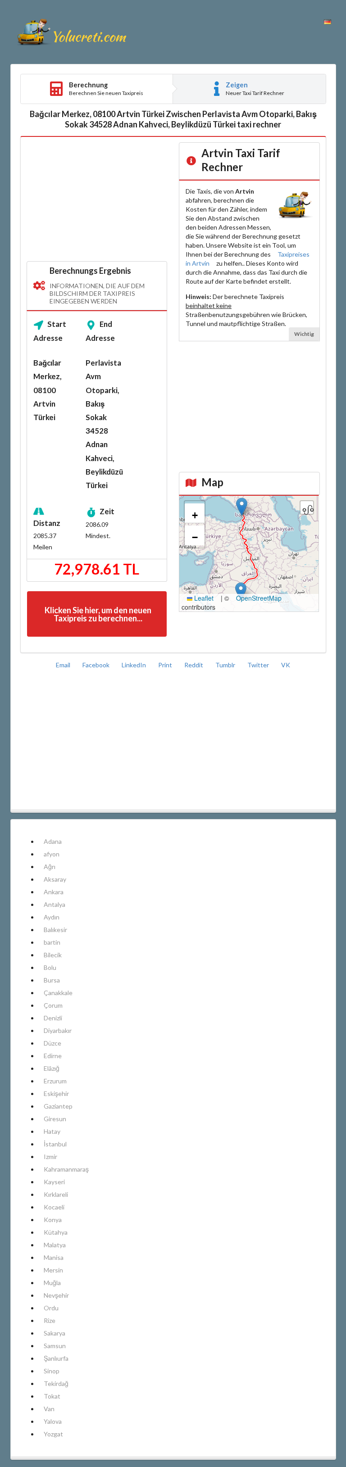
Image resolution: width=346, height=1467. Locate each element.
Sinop (51, 1371)
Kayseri (54, 1182)
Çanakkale (58, 992)
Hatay (52, 1131)
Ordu (51, 1308)
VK (285, 665)
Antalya (54, 904)
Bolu (50, 967)
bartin (52, 942)
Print (165, 665)
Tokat (52, 1396)
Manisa (54, 1257)
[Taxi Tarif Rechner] (71, 32)
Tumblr (226, 665)
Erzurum (55, 1081)
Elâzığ (51, 1068)
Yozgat (53, 1434)
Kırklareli (56, 1194)
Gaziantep (58, 1106)
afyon (51, 854)
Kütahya (56, 1232)
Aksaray (55, 879)
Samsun (55, 1345)
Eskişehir (56, 1093)
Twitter (258, 665)
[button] (241, 507)
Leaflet (203, 597)
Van (49, 1409)
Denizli (53, 1018)
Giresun (55, 1119)
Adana (53, 841)
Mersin (53, 1270)
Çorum (53, 1005)
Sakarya (54, 1333)
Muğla (52, 1282)
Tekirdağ (56, 1383)
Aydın (51, 917)
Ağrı (49, 866)
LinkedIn (134, 665)
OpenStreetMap (259, 597)
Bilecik (53, 955)
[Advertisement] (97, 199)
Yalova (53, 1421)
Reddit (194, 665)
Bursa (52, 980)
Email (64, 665)
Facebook (96, 665)
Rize (49, 1320)
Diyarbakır (58, 1030)
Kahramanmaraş (66, 1169)
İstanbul (55, 1144)
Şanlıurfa (56, 1358)
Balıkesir (55, 929)
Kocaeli (54, 1207)
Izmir (50, 1156)
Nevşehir (56, 1295)
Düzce (52, 1043)
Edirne (53, 1056)
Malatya (55, 1245)
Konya (53, 1219)
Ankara (54, 892)
